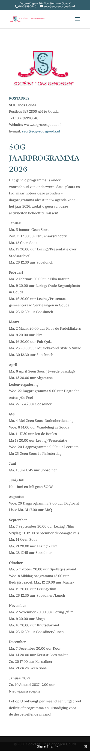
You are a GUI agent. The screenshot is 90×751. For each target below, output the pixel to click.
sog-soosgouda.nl (46, 131)
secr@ (27, 131)
